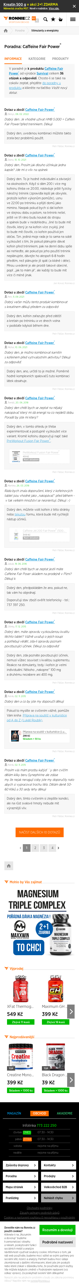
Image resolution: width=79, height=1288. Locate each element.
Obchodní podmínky (39, 1208)
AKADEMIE (65, 1113)
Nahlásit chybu (53, 1198)
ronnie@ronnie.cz (40, 1280)
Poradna (20, 30)
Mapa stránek (14, 1187)
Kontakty (50, 1165)
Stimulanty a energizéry (45, 30)
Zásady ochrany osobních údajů (39, 1212)
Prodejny (50, 1176)
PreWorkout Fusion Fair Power (28, 441)
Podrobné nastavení (57, 1242)
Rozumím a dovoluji (57, 1230)
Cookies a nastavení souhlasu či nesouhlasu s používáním (39, 1217)
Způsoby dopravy (17, 1165)
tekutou (20, 514)
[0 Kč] (61, 19)
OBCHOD (39, 1113)
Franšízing (12, 1198)
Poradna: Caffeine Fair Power (32, 46)
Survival (42, 73)
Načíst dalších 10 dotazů (39, 832)
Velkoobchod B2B (55, 1187)
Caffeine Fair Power (40, 109)
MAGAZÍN (14, 1113)
